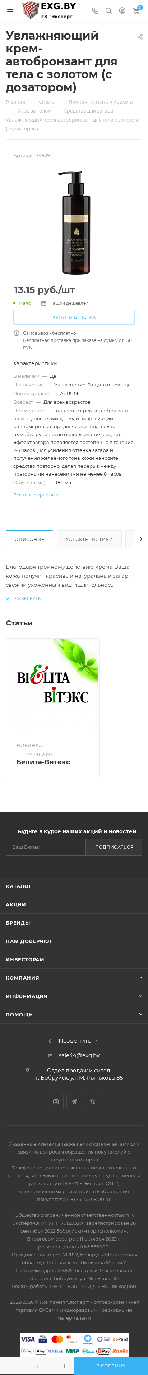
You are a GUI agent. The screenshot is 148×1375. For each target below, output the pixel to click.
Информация (27, 996)
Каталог (19, 886)
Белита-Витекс (43, 762)
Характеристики (89, 539)
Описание (29, 539)
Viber (92, 1101)
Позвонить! (76, 1041)
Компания (22, 978)
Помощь (19, 1014)
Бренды (18, 923)
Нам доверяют (29, 941)
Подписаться (114, 847)
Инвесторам (25, 959)
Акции (16, 904)
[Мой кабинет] (122, 11)
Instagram (56, 1101)
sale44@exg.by (79, 1055)
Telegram (74, 1101)
